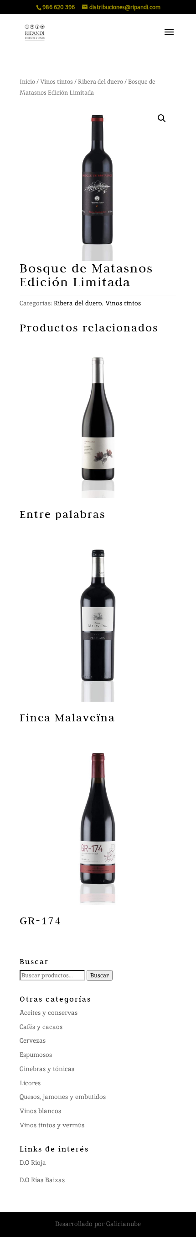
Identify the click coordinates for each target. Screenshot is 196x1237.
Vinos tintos (56, 81)
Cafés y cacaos (41, 1027)
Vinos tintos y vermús (52, 1125)
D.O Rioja (33, 1162)
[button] (162, 118)
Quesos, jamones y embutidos (63, 1097)
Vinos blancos (40, 1111)
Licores (30, 1083)
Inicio (27, 81)
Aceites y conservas (48, 1012)
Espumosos (36, 1054)
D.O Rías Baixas (42, 1180)
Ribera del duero (100, 81)
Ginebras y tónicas (47, 1069)
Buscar (99, 975)
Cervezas (33, 1040)
